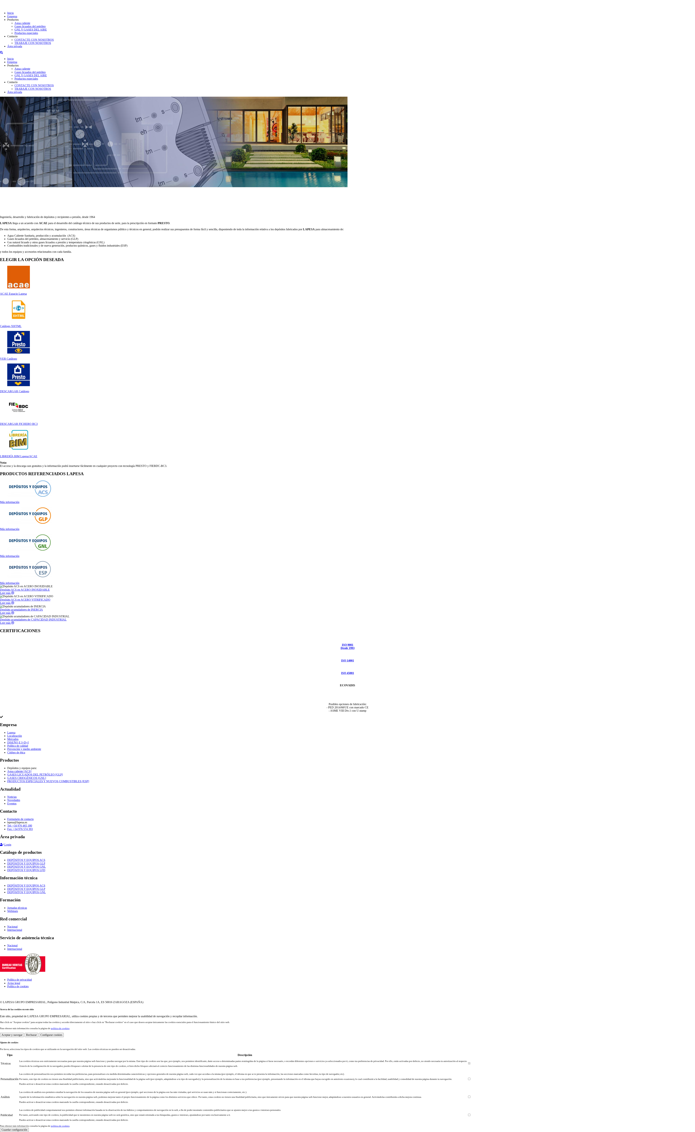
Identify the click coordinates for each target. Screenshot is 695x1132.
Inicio (10, 12)
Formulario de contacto (20, 819)
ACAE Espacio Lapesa (13, 293)
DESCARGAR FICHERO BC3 (19, 423)
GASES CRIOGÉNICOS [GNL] (26, 778)
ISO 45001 (347, 673)
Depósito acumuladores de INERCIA (21, 609)
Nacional (12, 926)
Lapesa (11, 732)
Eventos (11, 803)
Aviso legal (13, 983)
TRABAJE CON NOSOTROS (32, 43)
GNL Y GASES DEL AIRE (30, 29)
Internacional (14, 929)
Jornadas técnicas (17, 907)
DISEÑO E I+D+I (18, 742)
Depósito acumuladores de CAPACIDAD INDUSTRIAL (33, 619)
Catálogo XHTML (11, 326)
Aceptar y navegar (11, 1034)
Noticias (12, 796)
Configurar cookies (51, 1034)
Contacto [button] (12, 36)
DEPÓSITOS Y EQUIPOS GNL (26, 866)
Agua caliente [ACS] (19, 771)
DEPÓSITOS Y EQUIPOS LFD (26, 870)
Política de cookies (18, 986)
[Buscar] (1, 52)
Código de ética (16, 752)
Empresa (12, 16)
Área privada (14, 46)
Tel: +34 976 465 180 (19, 825)
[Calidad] (22, 973)
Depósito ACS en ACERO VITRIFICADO (25, 599)
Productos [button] (13, 19)
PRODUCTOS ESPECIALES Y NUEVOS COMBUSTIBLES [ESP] (48, 781)
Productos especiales (26, 33)
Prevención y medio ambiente (24, 749)
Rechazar (31, 1034)
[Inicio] (13, 6)
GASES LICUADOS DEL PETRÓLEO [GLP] (35, 774)
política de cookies (60, 1028)
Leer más (5, 593)
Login (7, 844)
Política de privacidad (19, 979)
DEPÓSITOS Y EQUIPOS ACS (26, 860)
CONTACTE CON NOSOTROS (34, 39)
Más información (9, 502)
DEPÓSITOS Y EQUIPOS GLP (26, 863)
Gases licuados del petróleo (30, 26)
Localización (14, 735)
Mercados (12, 739)
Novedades (13, 800)
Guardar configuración (14, 1129)
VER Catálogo (8, 358)
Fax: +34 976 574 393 (20, 829)
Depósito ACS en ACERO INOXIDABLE (25, 589)
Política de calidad (17, 745)
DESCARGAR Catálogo (14, 391)
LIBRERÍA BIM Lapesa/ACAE (18, 456)
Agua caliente (22, 23)
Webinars (12, 911)
